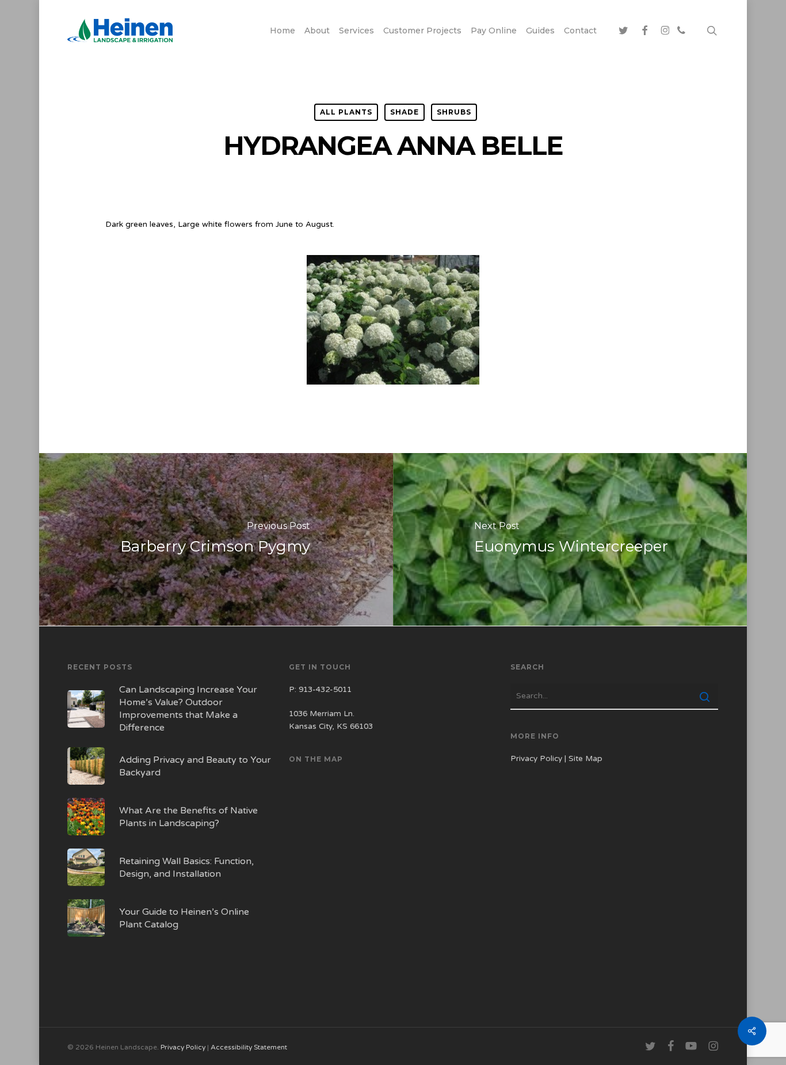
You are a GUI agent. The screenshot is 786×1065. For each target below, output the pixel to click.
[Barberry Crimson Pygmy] (215, 539)
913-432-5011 (325, 689)
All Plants (346, 112)
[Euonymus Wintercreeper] (571, 539)
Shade (404, 112)
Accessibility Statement (249, 1047)
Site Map (585, 758)
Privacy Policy (536, 758)
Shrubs (454, 112)
